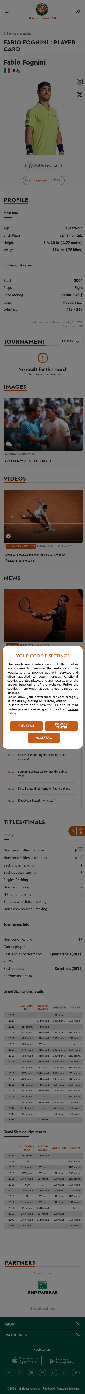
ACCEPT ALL (44, 737)
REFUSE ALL (26, 726)
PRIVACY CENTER (61, 726)
